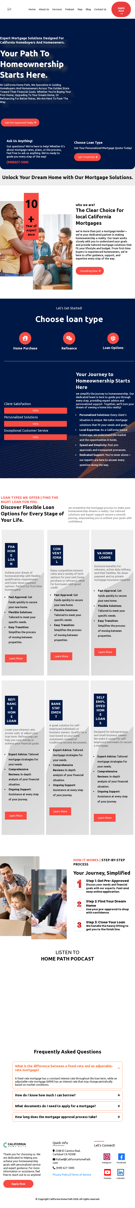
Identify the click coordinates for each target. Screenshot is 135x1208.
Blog (88, 9)
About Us (44, 9)
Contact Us (100, 9)
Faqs (80, 9)
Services (57, 9)
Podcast (69, 9)
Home (32, 9)
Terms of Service (81, 1174)
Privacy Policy (61, 1174)
